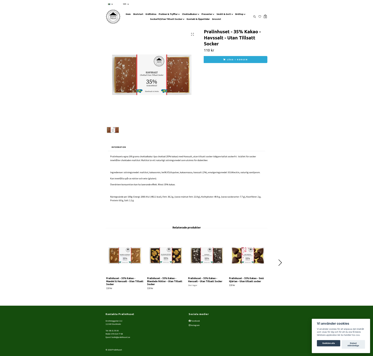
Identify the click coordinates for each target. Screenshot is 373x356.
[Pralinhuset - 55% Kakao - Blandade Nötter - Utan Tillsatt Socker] (166, 255)
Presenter (207, 14)
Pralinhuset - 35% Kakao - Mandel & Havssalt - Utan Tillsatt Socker (124, 281)
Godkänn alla (328, 343)
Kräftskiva (151, 14)
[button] (280, 262)
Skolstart (138, 14)
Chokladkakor (189, 14)
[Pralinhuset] (113, 16)
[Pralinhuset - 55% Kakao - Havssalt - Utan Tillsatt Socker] (207, 255)
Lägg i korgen (237, 59)
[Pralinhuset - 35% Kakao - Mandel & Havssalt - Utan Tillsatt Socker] (125, 255)
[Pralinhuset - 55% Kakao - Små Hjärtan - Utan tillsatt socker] (248, 255)
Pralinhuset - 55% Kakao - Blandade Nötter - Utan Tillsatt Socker (164, 281)
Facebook (195, 321)
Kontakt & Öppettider (198, 19)
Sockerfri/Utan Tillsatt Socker (166, 19)
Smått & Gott (224, 14)
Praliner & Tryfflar (168, 14)
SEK (125, 4)
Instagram (195, 325)
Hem (128, 14)
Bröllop (239, 14)
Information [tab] (118, 147)
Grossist (216, 19)
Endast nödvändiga (353, 344)
